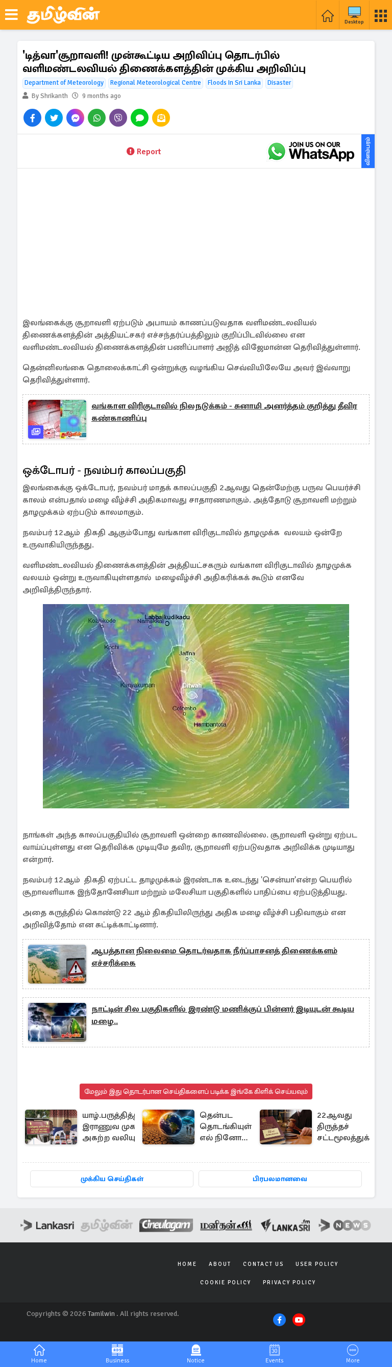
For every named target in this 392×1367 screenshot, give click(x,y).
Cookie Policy (225, 1282)
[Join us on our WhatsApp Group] (311, 151)
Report (149, 152)
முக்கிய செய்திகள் (112, 1178)
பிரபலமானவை (280, 1178)
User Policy (317, 1264)
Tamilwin (101, 1313)
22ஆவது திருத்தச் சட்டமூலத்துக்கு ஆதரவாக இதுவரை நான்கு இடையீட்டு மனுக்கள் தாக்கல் (347, 1127)
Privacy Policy (289, 1282)
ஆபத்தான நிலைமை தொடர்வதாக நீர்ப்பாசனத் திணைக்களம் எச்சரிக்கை (214, 957)
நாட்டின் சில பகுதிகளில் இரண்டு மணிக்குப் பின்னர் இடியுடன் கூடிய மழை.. (222, 1015)
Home (187, 1264)
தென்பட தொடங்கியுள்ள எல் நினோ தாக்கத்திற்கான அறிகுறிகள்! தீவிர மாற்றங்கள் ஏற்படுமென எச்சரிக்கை (230, 1127)
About (220, 1264)
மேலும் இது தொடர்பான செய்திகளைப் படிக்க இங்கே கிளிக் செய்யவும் (196, 1091)
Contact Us (263, 1264)
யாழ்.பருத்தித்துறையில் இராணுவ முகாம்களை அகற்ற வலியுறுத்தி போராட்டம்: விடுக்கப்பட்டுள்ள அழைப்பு (127, 1127)
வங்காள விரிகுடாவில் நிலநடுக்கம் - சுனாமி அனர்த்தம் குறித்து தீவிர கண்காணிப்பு (224, 412)
